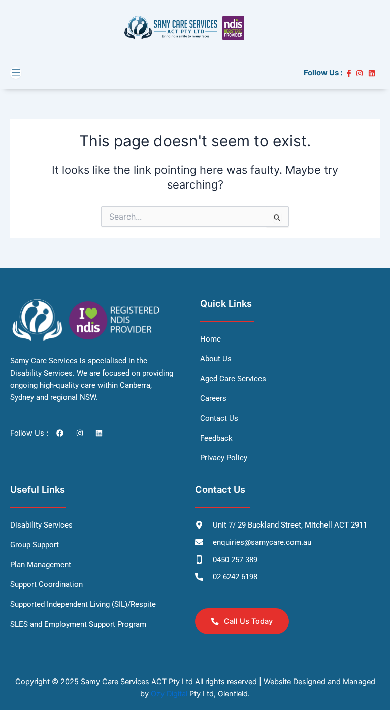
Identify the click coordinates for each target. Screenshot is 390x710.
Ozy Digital (169, 693)
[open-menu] (15, 73)
